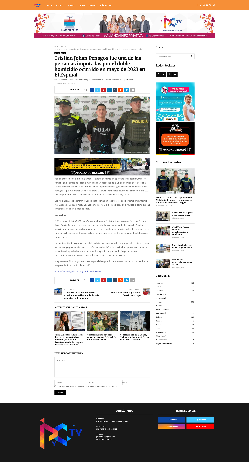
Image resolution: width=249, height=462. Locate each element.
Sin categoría (161, 332)
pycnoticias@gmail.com (105, 437)
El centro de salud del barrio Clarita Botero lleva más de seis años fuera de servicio (81, 295)
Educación (160, 290)
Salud (158, 328)
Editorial (159, 287)
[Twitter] (201, 5)
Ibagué (71, 5)
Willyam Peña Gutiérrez (165, 344)
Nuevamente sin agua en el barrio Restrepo (125, 294)
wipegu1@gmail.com (104, 439)
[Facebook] (198, 5)
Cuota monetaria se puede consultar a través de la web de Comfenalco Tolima (101, 337)
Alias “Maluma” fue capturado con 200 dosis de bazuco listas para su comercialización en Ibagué (174, 200)
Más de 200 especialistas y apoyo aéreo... (182, 262)
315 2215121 (112, 429)
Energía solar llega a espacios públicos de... (182, 246)
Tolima (81, 5)
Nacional (159, 306)
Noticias (159, 317)
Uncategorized (161, 340)
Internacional (161, 298)
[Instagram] (204, 5)
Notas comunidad (162, 309)
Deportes (60, 5)
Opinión (159, 321)
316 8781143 (101, 429)
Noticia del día (161, 313)
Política (158, 325)
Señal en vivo (106, 5)
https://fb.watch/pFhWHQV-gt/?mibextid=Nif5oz (78, 271)
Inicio (49, 5)
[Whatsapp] (210, 5)
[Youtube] (207, 5)
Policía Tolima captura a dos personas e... (182, 213)
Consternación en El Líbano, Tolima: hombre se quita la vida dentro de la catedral (134, 337)
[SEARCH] (192, 56)
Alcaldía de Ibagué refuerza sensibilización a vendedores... (180, 230)
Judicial (92, 5)
